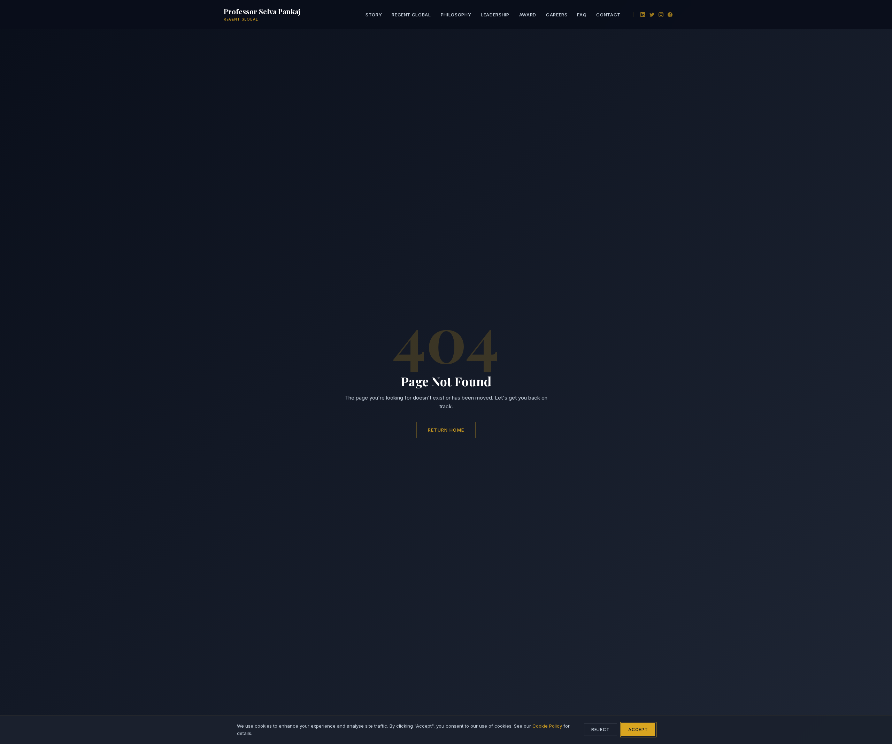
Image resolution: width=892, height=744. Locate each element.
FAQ (581, 14)
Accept (638, 729)
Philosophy (456, 14)
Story (374, 14)
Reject (600, 729)
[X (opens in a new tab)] (651, 14)
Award (527, 14)
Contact (608, 14)
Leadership (495, 14)
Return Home (446, 430)
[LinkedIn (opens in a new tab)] (642, 14)
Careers (557, 14)
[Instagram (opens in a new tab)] (661, 14)
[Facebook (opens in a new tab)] (670, 14)
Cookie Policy (547, 726)
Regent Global (411, 14)
